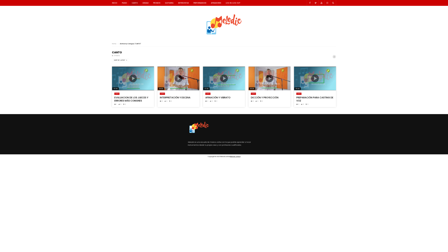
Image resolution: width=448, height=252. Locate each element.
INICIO (114, 3)
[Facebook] (310, 3)
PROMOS (156, 3)
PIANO (124, 3)
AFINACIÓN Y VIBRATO (217, 97)
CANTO (135, 3)
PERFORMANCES (199, 3)
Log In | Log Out (233, 3)
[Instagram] (327, 3)
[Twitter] (315, 3)
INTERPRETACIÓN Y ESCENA (175, 97)
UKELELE (145, 3)
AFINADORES (216, 3)
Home (114, 44)
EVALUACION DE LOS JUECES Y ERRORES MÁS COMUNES (131, 99)
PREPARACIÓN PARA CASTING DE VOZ (314, 99)
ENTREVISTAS (183, 3)
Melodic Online (235, 157)
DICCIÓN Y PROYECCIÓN (264, 97)
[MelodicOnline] (224, 23)
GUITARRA (169, 3)
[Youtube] (321, 3)
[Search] (333, 3)
